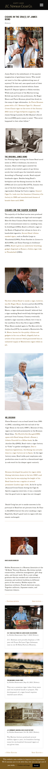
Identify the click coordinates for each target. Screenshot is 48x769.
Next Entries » (37, 753)
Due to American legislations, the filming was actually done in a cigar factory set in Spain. (23, 450)
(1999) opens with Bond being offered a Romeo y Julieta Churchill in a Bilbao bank (22, 437)
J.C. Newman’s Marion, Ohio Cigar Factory (20, 730)
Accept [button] (36, 765)
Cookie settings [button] (24, 765)
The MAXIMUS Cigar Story (15, 680)
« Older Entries (11, 753)
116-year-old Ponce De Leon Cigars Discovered (22, 633)
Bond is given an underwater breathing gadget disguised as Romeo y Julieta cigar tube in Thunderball (23, 249)
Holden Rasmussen (16, 635)
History (7, 23)
